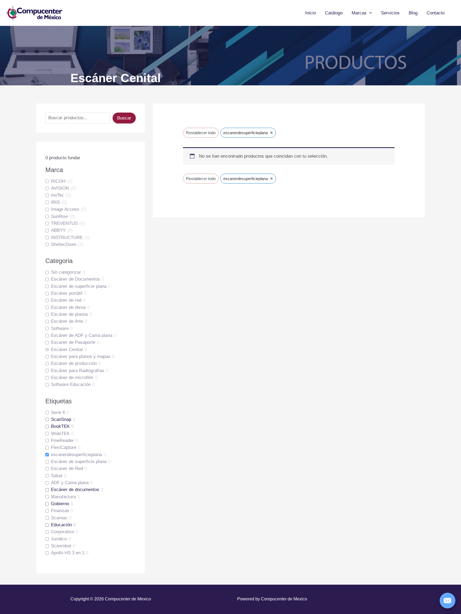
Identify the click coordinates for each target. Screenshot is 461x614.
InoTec (57, 195)
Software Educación (71, 384)
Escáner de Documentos (75, 279)
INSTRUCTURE (67, 237)
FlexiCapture (63, 447)
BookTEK (60, 426)
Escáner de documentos (75, 489)
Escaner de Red (67, 468)
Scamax (59, 517)
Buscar (124, 118)
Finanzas (60, 510)
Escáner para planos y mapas (80, 356)
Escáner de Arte (67, 321)
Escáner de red (66, 300)
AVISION (60, 188)
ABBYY (58, 230)
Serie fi (58, 412)
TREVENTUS (64, 223)
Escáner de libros (68, 307)
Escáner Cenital (67, 349)
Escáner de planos (69, 314)
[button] (369, 13)
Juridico (59, 538)
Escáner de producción (74, 363)
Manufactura (63, 496)
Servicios (390, 12)
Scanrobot (61, 545)
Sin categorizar (66, 272)
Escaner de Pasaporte (73, 342)
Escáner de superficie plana (78, 286)
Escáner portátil (66, 293)
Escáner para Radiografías (77, 370)
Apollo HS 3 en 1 (67, 552)
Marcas (359, 12)
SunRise (59, 216)
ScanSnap (61, 419)
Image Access (65, 209)
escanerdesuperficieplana (76, 454)
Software (60, 328)
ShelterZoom (63, 244)
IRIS (55, 202)
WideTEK (60, 433)
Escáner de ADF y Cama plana (81, 335)
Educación (61, 524)
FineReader (62, 440)
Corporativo (62, 531)
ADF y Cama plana (70, 482)
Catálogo (334, 12)
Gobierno (60, 503)
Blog (413, 12)
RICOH (58, 181)
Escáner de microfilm (72, 377)
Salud (56, 475)
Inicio (310, 12)
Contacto (435, 12)
